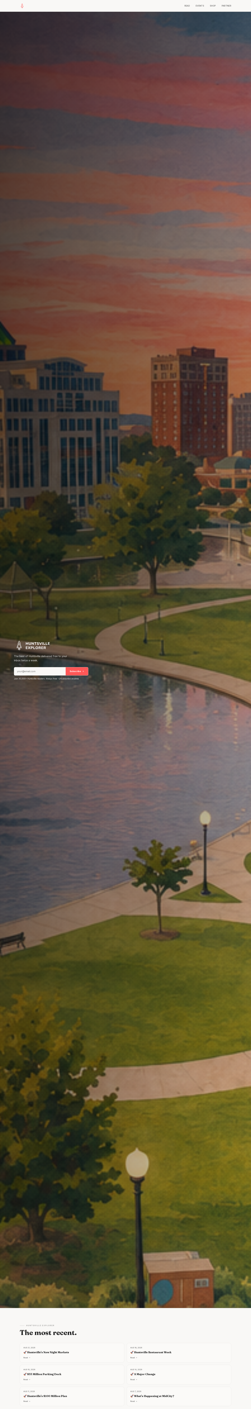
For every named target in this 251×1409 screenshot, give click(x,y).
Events (200, 5)
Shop (213, 5)
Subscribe (75, 671)
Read (187, 5)
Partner (226, 5)
